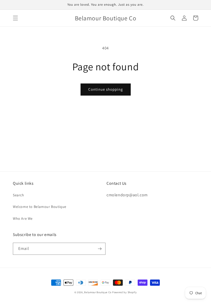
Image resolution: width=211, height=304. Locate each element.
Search (18, 195)
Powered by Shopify (124, 292)
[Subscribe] (99, 249)
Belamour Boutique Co (97, 292)
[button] (15, 18)
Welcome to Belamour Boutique (39, 206)
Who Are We (23, 218)
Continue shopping (105, 89)
